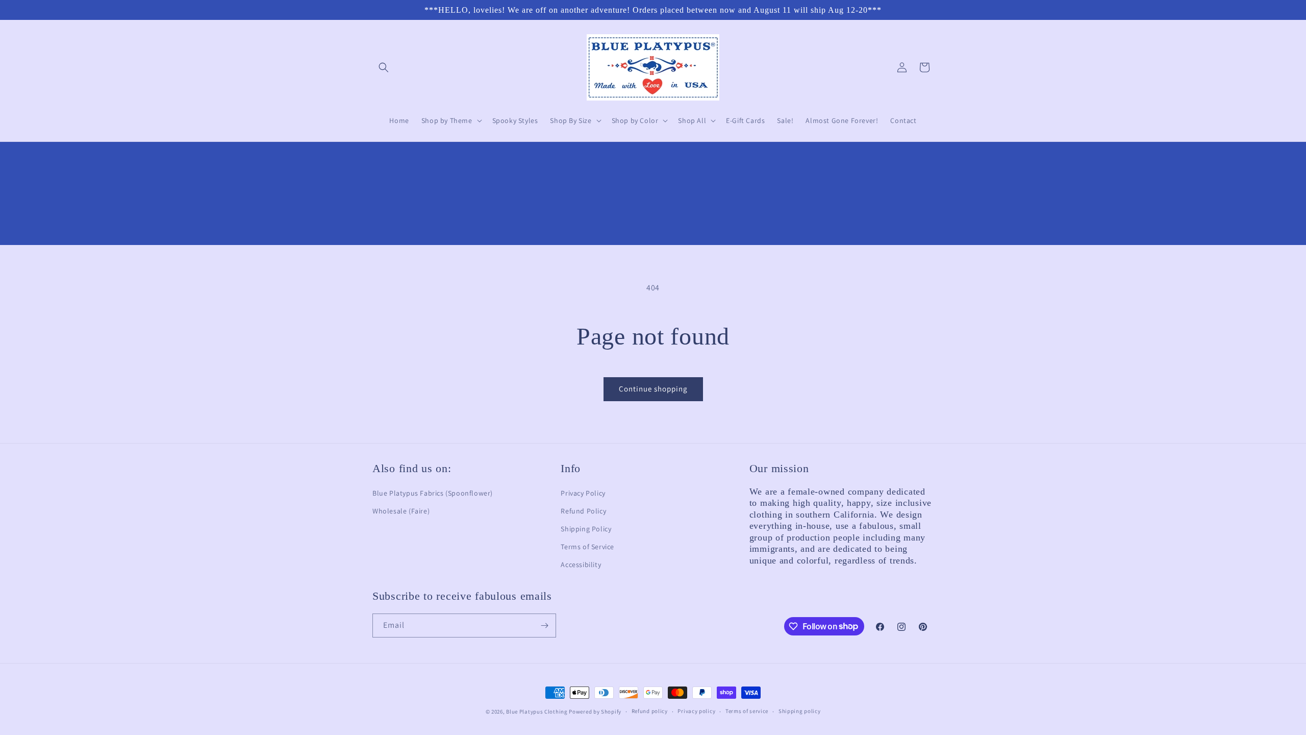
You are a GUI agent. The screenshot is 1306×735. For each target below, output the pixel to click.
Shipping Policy (586, 528)
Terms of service (746, 711)
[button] (383, 67)
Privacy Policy (583, 493)
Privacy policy (696, 711)
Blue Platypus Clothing (536, 711)
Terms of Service (587, 546)
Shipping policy (799, 711)
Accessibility (581, 564)
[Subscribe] (544, 626)
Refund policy (650, 711)
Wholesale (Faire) (401, 511)
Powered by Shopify (595, 711)
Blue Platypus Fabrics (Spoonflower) (432, 493)
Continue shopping (653, 389)
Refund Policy (583, 511)
